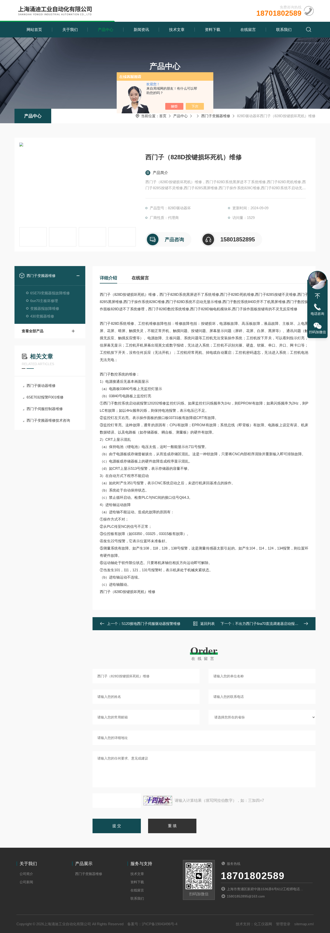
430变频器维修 (42, 316)
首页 (162, 116)
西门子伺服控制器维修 (45, 409)
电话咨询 (317, 314)
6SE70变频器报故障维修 (50, 293)
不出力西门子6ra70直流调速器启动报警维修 (270, 624)
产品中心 (105, 30)
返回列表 (207, 624)
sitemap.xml (304, 924)
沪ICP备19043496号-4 (159, 924)
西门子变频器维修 (215, 116)
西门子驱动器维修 (41, 385)
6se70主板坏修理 (44, 301)
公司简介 (26, 874)
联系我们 (284, 30)
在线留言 (248, 30)
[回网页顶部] (317, 296)
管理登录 (283, 924)
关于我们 (70, 30)
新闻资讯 (141, 30)
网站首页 (34, 30)
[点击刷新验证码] (157, 800)
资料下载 (212, 30)
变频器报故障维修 (44, 308)
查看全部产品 (32, 331)
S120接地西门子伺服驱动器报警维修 (151, 624)
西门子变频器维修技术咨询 (48, 420)
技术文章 (177, 30)
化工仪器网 (263, 924)
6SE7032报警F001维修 (45, 397)
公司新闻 (26, 882)
